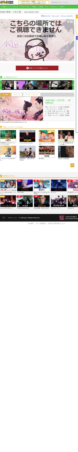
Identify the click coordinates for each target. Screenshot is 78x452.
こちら (23, 3)
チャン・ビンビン (67, 16)
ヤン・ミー (55, 16)
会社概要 (31, 223)
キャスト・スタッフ (31, 94)
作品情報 (5, 94)
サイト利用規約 (41, 223)
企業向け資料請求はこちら (56, 223)
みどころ (17, 94)
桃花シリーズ (45, 16)
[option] (8, 85)
